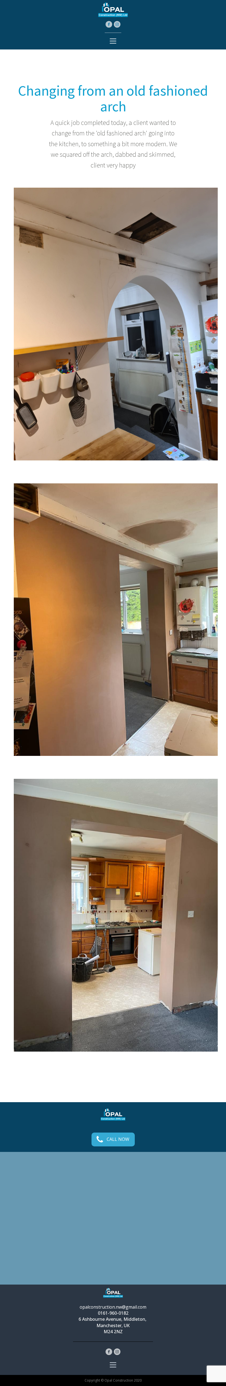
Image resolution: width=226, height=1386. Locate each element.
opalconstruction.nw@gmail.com (113, 1307)
